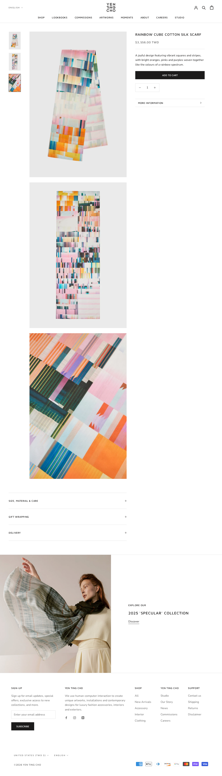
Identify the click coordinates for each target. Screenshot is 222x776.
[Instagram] (74, 717)
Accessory (141, 708)
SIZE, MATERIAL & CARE (23, 500)
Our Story (167, 702)
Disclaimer (194, 714)
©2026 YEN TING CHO (27, 764)
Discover (133, 621)
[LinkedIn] (83, 717)
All (137, 696)
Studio (179, 17)
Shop (41, 17)
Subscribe (22, 726)
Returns (193, 708)
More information (150, 102)
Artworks (106, 17)
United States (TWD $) (30, 755)
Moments (127, 17)
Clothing (140, 721)
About (144, 17)
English (14, 7)
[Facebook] (66, 717)
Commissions (83, 17)
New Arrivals (143, 702)
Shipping (193, 702)
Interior (139, 714)
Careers (162, 17)
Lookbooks (59, 17)
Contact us (194, 696)
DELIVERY (15, 532)
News (164, 708)
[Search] (204, 7)
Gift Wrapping (19, 516)
